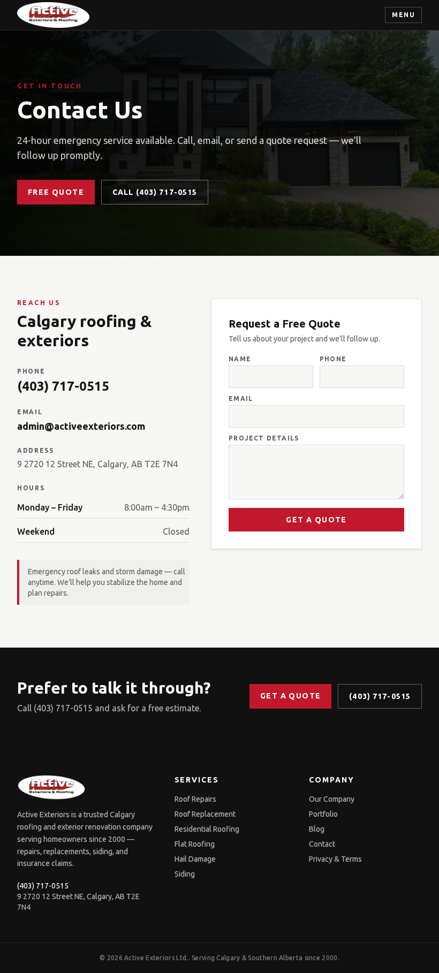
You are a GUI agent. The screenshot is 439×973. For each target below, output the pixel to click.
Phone (333, 358)
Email (241, 398)
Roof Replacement (205, 814)
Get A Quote (316, 519)
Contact (322, 844)
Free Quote (56, 192)
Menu (403, 14)
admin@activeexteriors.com (81, 426)
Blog (316, 829)
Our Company (331, 799)
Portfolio (323, 814)
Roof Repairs (195, 799)
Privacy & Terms (335, 859)
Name (240, 358)
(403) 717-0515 (63, 386)
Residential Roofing (207, 829)
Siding (185, 874)
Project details (264, 438)
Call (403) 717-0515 (154, 192)
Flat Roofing (195, 844)
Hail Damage (195, 859)
